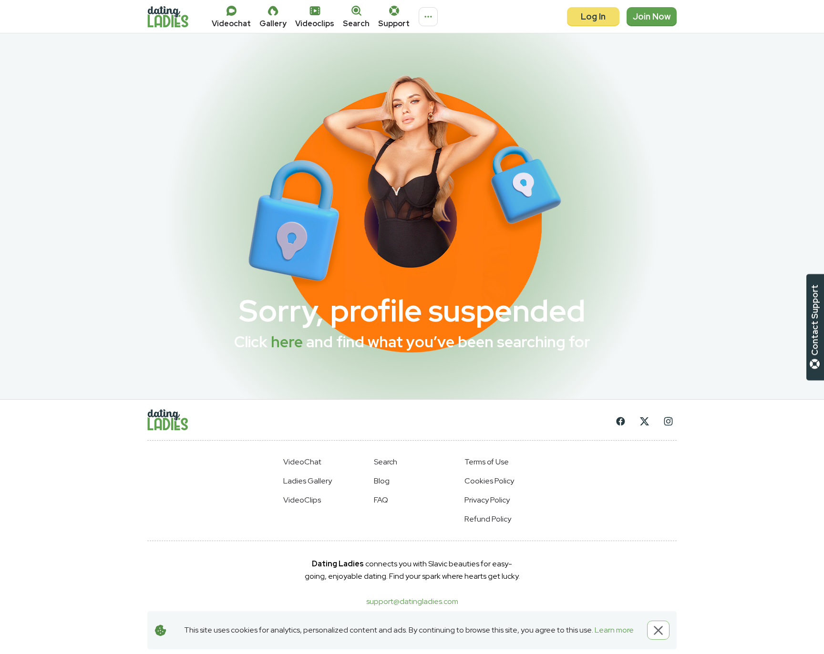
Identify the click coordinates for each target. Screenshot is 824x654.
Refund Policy (487, 519)
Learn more (614, 630)
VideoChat (302, 462)
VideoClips (302, 500)
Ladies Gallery (307, 481)
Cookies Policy (489, 481)
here (287, 342)
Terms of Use (486, 462)
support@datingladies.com (412, 601)
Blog (382, 481)
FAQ (381, 500)
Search (385, 462)
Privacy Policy (487, 500)
